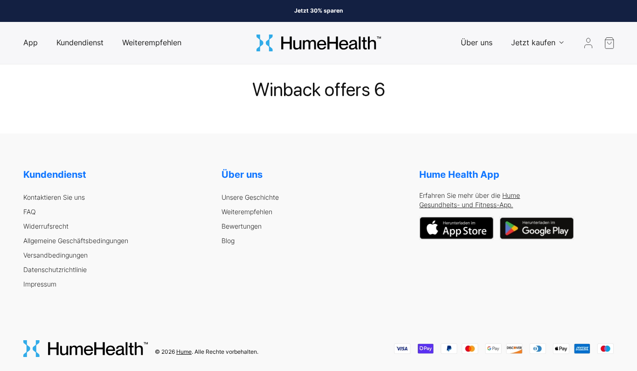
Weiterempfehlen (247, 212)
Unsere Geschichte (250, 197)
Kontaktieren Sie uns (54, 197)
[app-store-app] (456, 228)
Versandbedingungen (55, 255)
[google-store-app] (536, 228)
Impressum (39, 284)
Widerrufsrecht (46, 226)
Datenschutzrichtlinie (55, 269)
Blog (228, 241)
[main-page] (318, 43)
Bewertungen (242, 226)
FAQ (29, 212)
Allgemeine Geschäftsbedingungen (75, 241)
